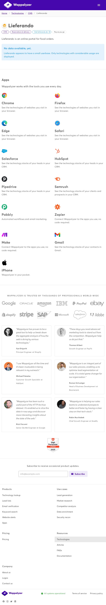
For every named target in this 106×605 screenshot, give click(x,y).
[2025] (53, 452)
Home (4, 13)
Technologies (17, 13)
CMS (30, 13)
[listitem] (25, 495)
